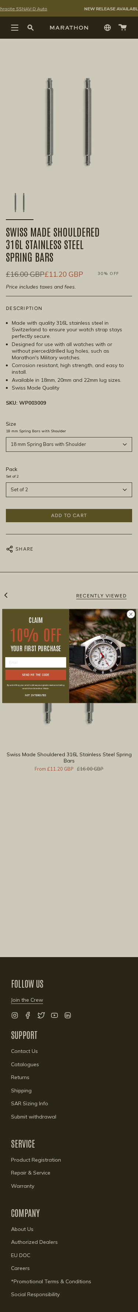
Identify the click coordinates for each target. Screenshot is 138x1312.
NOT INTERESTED (35, 695)
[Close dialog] (130, 614)
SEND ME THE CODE (35, 674)
